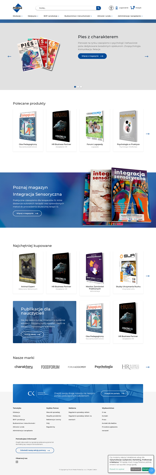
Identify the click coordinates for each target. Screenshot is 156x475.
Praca (104, 419)
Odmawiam (136, 469)
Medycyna (32, 16)
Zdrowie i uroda (104, 16)
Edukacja (17, 16)
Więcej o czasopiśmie (91, 79)
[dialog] (131, 464)
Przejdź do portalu (112, 393)
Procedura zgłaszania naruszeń (109, 428)
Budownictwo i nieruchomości (77, 16)
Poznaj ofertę (30, 334)
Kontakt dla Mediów (109, 423)
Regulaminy (50, 427)
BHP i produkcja (50, 16)
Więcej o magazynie (90, 56)
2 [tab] (78, 87)
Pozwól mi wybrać (117, 469)
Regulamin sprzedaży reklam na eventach (80, 417)
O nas (104, 412)
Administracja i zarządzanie (129, 16)
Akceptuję (147, 469)
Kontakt (105, 416)
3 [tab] (81, 87)
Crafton (95, 469)
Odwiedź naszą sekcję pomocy (33, 450)
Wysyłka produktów (53, 416)
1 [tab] (75, 87)
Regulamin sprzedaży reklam (79, 412)
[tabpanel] (78, 51)
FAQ (48, 423)
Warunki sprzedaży (53, 412)
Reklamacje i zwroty (53, 419)
